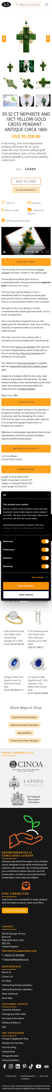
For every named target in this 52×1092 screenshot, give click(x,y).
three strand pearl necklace (24, 740)
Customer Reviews (11, 1009)
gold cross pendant (25, 346)
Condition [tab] (26, 402)
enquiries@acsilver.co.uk (16, 959)
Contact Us (7, 976)
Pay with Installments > (26, 190)
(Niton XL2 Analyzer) (31, 353)
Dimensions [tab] (26, 469)
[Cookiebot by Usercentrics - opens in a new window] (37, 495)
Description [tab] (26, 261)
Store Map (7, 998)
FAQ (4, 1026)
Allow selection (26, 595)
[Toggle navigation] (46, 4)
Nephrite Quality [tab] (26, 448)
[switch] (45, 550)
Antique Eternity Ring (12, 1042)
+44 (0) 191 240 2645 (14, 955)
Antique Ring (8, 1051)
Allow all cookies (26, 586)
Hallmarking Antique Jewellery (17, 985)
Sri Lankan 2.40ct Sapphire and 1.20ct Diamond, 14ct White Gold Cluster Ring (38, 683)
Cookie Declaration (27, 1076)
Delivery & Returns (11, 1022)
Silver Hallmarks (10, 993)
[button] (17, 4)
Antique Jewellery (10, 1060)
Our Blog (6, 980)
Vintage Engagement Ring (15, 1038)
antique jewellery (27, 388)
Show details (38, 577)
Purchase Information (13, 1018)
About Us (6, 972)
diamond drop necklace (24, 717)
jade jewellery (24, 732)
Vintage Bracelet (10, 1055)
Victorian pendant (26, 363)
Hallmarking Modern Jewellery (17, 989)
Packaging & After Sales (14, 1014)
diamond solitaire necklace (24, 725)
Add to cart (26, 181)
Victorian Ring (9, 1047)
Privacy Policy (10, 1076)
